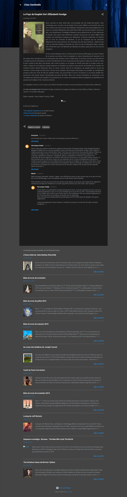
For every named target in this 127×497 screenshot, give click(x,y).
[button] (102, 14)
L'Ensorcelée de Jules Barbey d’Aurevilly (39, 255)
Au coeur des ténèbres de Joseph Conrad (40, 347)
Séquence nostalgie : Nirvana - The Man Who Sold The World (48, 439)
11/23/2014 (42, 135)
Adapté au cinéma (34, 127)
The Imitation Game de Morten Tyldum (39, 462)
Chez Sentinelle (32, 4)
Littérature (46, 127)
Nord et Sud (28, 113)
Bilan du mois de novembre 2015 (36, 393)
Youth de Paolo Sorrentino (34, 370)
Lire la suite (98, 272)
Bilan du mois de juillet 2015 (34, 301)
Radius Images (68, 491)
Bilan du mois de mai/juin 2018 (35, 324)
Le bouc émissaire (30, 115)
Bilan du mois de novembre (34, 278)
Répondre (35, 141)
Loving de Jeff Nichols (32, 416)
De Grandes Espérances (32, 111)
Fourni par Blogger (65, 488)
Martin (33, 173)
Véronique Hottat (37, 145)
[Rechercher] (106, 5)
